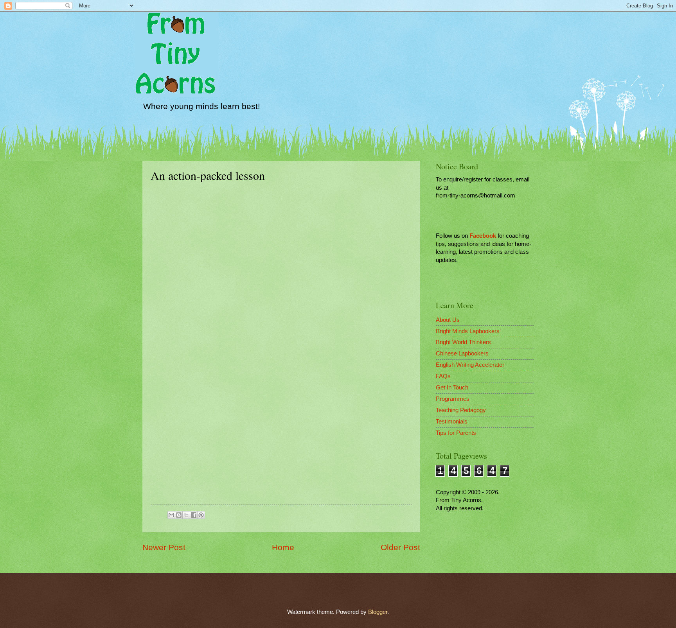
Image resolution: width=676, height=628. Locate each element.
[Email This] (171, 515)
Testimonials (451, 421)
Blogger (377, 612)
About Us (448, 320)
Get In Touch (452, 387)
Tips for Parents (456, 433)
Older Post (400, 547)
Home (283, 547)
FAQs (443, 376)
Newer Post (163, 547)
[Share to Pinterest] (201, 515)
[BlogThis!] (179, 515)
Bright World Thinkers (463, 342)
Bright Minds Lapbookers (468, 331)
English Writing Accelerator (470, 365)
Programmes (452, 399)
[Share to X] (186, 515)
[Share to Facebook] (194, 515)
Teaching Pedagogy (461, 410)
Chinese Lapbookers (462, 353)
